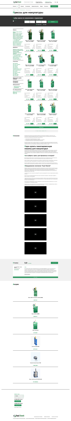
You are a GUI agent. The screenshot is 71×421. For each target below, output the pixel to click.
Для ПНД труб (15, 74)
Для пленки (15, 66)
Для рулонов (15, 67)
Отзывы (15, 263)
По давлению (16, 40)
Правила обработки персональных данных (41, 418)
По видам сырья (17, 39)
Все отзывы (35, 277)
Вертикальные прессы (17, 42)
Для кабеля (15, 73)
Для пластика (15, 75)
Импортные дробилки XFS (18, 50)
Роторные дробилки (17, 54)
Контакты (46, 6)
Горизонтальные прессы (18, 38)
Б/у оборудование (17, 89)
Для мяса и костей (16, 72)
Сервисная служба (17, 405)
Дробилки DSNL (16, 51)
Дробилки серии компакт (18, 49)
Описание (16, 135)
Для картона (15, 65)
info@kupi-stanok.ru (48, 1)
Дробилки (15, 47)
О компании (27, 6)
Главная (22, 6)
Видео (41, 6)
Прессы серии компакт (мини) (17, 32)
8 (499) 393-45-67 (48, 2)
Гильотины (15, 61)
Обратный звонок (54, 6)
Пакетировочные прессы (18, 41)
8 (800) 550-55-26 (39, 2)
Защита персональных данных (30, 418)
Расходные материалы (15, 82)
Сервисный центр (35, 6)
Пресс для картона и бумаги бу (17, 92)
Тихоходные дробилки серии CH (17, 53)
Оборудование (16, 84)
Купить (32, 50)
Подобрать (53, 21)
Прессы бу (15, 93)
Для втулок (15, 71)
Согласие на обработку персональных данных (19, 418)
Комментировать (27, 274)
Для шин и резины (16, 64)
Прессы (14, 30)
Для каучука (15, 63)
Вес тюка (44, 24)
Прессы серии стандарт (17, 33)
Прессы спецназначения (17, 37)
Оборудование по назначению (17, 87)
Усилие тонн (39, 24)
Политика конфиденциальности (51, 418)
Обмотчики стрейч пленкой (17, 78)
